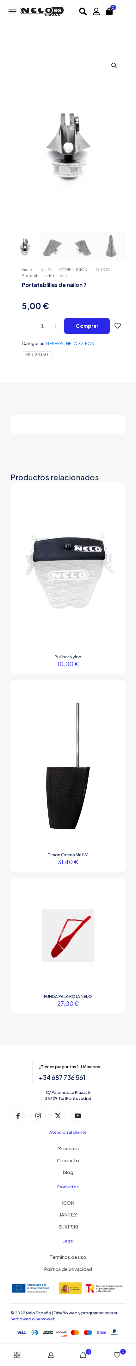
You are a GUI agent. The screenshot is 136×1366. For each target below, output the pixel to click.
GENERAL (55, 343)
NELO (45, 269)
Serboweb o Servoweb (33, 1318)
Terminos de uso (68, 1257)
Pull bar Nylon (68, 656)
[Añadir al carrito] (113, 494)
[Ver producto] (113, 503)
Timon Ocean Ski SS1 (68, 854)
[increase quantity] (55, 326)
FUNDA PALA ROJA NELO (68, 996)
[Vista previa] (113, 522)
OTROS (103, 269)
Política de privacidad (68, 1269)
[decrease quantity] (28, 326)
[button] (114, 65)
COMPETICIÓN (73, 269)
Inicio (27, 269)
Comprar (87, 325)
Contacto (68, 1160)
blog (68, 1172)
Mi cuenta (68, 1148)
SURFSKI (68, 1226)
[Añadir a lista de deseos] (113, 512)
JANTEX (68, 1214)
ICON (68, 1203)
